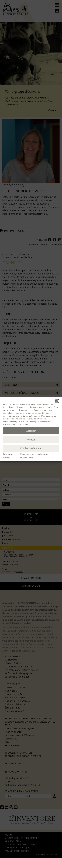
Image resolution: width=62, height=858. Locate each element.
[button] (57, 400)
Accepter (31, 430)
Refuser (31, 439)
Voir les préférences (31, 448)
